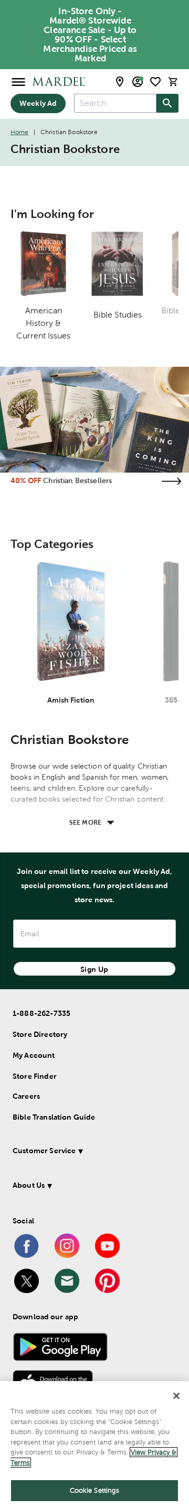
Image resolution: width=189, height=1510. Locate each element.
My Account (34, 1055)
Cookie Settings (95, 1490)
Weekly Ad (38, 103)
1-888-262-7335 (41, 1013)
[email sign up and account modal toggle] (137, 81)
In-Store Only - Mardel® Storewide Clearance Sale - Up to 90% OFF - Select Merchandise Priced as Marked (90, 34)
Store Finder (35, 1076)
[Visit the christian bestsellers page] (171, 481)
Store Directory (40, 1034)
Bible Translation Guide (54, 1117)
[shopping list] (155, 81)
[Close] (176, 1395)
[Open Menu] (18, 81)
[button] (93, 1152)
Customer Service (44, 1150)
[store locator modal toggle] (119, 81)
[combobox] (115, 103)
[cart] (173, 81)
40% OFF (25, 480)
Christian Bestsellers (77, 480)
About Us (29, 1185)
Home (19, 132)
